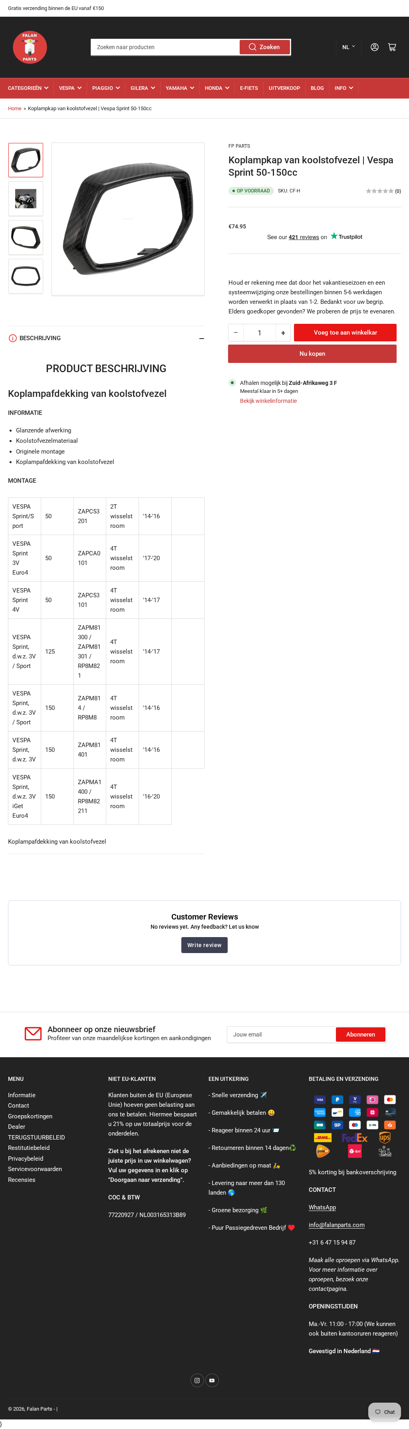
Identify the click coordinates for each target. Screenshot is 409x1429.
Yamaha (176, 88)
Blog (317, 88)
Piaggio (102, 88)
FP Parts (239, 146)
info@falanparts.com (337, 1225)
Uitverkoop (284, 88)
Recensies (22, 1179)
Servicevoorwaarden (35, 1169)
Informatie (22, 1095)
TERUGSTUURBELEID (36, 1137)
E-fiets (249, 88)
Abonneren (360, 1034)
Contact (18, 1105)
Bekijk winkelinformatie (268, 401)
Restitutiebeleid (29, 1148)
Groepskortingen (30, 1116)
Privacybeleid (25, 1158)
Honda (213, 88)
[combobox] (191, 47)
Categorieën (25, 88)
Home (15, 108)
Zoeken (270, 47)
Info (340, 88)
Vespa (67, 88)
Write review (204, 945)
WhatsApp (322, 1207)
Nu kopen (312, 353)
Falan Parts (39, 1409)
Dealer (16, 1126)
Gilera (139, 88)
